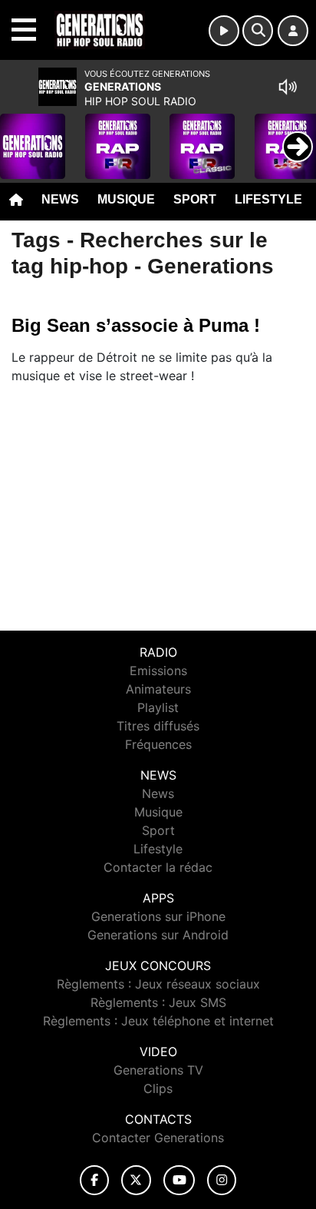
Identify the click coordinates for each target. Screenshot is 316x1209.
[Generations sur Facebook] (94, 1180)
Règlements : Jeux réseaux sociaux (158, 984)
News (60, 199)
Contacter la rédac (158, 867)
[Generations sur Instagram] (221, 1180)
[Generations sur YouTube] (179, 1180)
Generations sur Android (158, 934)
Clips (158, 1088)
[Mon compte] (293, 30)
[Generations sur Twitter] (136, 1180)
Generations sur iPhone (158, 916)
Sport (194, 199)
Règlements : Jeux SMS (158, 1002)
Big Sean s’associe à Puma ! (136, 325)
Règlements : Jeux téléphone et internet (158, 1020)
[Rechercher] (257, 30)
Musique (126, 199)
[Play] (20, 135)
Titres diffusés (158, 726)
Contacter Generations (158, 1137)
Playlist (158, 707)
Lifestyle (268, 199)
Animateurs (158, 689)
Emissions (158, 670)
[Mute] (287, 86)
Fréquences (158, 744)
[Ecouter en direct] (224, 30)
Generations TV (158, 1070)
